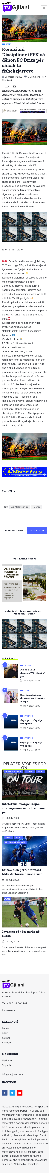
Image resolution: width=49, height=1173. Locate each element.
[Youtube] (19, 1093)
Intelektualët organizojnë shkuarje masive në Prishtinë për (23, 808)
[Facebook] (4, 1093)
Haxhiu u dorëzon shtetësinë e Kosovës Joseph (32, 698)
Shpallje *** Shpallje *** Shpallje (31, 722)
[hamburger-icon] (44, 8)
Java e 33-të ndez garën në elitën (21, 934)
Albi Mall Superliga (19, 507)
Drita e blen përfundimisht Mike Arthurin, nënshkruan (22, 872)
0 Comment (34, 76)
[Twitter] (12, 1093)
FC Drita (36, 507)
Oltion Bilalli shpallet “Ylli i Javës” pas (32, 673)
